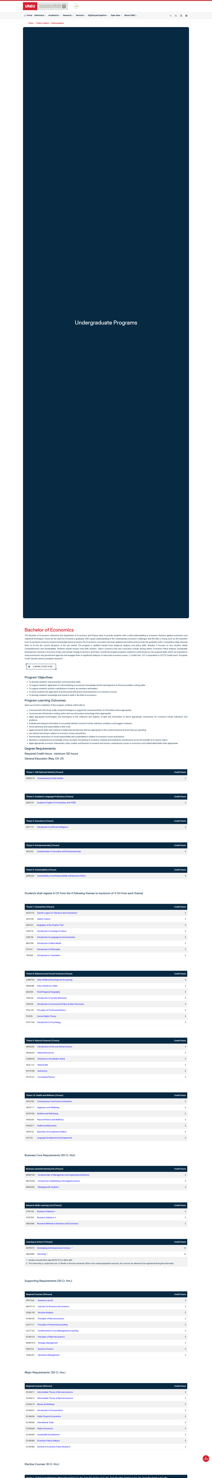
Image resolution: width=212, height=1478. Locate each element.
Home (29, 15)
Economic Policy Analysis (48, 1440)
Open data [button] (115, 15)
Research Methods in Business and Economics (58, 1223)
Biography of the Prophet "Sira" (50, 925)
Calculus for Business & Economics (53, 1306)
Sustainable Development (48, 1434)
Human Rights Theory (46, 1016)
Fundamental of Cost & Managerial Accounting (58, 1331)
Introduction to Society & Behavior (52, 998)
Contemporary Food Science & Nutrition (54, 1101)
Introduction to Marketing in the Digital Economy (59, 1181)
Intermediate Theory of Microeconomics (55, 1392)
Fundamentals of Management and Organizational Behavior (63, 1175)
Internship (41, 1254)
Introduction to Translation (48, 955)
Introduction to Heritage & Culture (51, 931)
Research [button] (67, 15)
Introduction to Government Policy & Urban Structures (60, 1004)
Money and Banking (45, 1404)
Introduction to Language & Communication (56, 937)
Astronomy (42, 1071)
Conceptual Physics (46, 1077)
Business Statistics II (46, 1217)
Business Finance (45, 1349)
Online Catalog (42, 23)
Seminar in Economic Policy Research (53, 1447)
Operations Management (49, 1355)
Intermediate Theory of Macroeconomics (55, 1398)
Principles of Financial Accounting (52, 1324)
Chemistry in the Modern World (51, 1059)
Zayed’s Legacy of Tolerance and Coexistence (57, 913)
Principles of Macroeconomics (51, 1337)
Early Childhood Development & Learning (54, 980)
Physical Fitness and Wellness (50, 1119)
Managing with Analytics (48, 1187)
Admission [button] (39, 15)
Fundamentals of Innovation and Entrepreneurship (59, 851)
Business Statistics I (46, 1211)
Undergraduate (57, 23)
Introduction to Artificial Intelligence (52, 827)
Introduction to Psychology (49, 1022)
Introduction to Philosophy (48, 949)
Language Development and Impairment (54, 1138)
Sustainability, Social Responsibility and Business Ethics (61, 876)
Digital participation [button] (97, 15)
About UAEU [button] (130, 15)
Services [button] (80, 15)
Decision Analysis (45, 1312)
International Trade (45, 1422)
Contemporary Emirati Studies (50, 778)
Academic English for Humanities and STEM (56, 802)
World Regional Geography (48, 992)
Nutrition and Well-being (47, 1113)
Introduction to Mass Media (49, 943)
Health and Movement (46, 1126)
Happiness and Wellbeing (48, 1107)
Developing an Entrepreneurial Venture (54, 1248)
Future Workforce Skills (47, 986)
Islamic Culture (43, 919)
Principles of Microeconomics (51, 1318)
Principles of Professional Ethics (51, 1010)
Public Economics (45, 1428)
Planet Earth (43, 1065)
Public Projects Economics (49, 1416)
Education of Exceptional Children (51, 1132)
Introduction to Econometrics (50, 1410)
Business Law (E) (45, 1300)
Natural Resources (46, 1053)
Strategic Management (48, 1343)
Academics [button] (53, 15)
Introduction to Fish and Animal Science (55, 1046)
